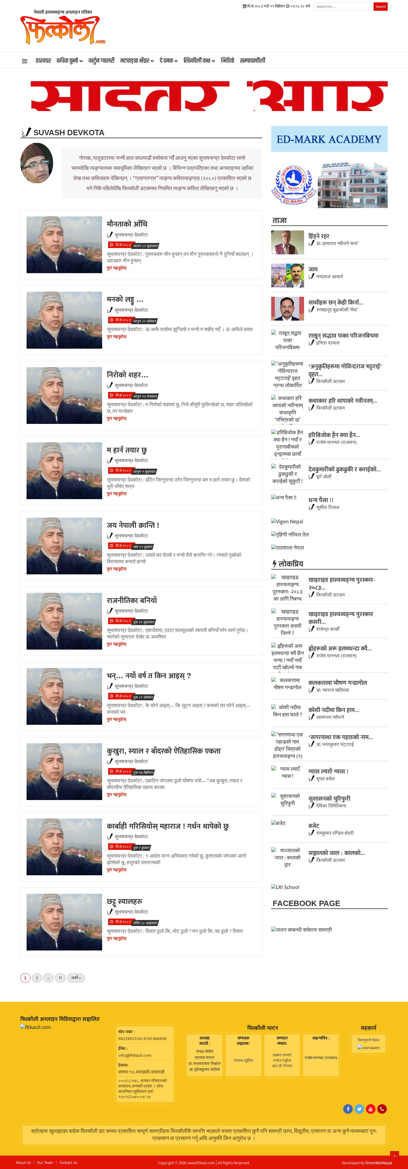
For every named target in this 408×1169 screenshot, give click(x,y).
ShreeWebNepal (378, 1163)
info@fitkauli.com (134, 1055)
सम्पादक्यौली (252, 61)
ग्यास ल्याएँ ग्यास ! (329, 771)
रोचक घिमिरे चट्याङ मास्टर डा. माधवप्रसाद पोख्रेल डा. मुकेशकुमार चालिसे (204, 1060)
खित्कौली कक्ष (197, 61)
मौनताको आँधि (127, 224)
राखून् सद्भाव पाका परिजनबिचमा (343, 335)
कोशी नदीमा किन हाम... (334, 710)
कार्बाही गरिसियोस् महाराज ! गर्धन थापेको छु (168, 826)
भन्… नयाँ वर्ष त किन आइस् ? (149, 675)
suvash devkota (68, 132)
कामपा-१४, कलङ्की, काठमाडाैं (141, 1072)
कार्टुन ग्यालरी (101, 61)
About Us (23, 1163)
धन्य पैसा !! (321, 500)
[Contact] (382, 1109)
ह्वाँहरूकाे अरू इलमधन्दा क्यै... (340, 648)
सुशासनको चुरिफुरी (329, 798)
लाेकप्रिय (290, 563)
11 (60, 977)
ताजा (280, 220)
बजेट (314, 825)
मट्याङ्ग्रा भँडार (134, 61)
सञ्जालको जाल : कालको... (337, 853)
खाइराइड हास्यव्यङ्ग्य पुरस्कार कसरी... (341, 618)
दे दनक (166, 61)
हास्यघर (43, 61)
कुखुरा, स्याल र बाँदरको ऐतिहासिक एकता (164, 751)
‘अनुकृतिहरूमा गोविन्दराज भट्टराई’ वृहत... (345, 370)
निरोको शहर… (127, 374)
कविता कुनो (67, 61)
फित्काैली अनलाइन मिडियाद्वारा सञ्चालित (59, 1019)
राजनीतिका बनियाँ (132, 600)
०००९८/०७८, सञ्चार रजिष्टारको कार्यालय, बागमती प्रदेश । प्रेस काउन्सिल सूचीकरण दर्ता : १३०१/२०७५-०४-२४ (142, 1089)
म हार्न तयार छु (127, 450)
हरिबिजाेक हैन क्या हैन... (334, 435)
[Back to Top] (394, 1155)
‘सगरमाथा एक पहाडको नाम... (341, 737)
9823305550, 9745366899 (142, 1039)
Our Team (45, 1163)
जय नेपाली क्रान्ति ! (133, 525)
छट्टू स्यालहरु (124, 901)
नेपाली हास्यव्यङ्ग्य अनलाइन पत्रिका (63, 12)
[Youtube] (370, 1109)
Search (381, 7)
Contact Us (68, 1163)
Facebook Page (306, 903)
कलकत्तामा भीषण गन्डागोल (338, 682)
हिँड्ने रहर (319, 236)
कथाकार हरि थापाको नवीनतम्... (343, 400)
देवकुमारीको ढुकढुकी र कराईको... (345, 469)
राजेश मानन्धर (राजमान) (321, 1058)
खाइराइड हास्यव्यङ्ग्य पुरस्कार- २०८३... (342, 583)
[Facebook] (348, 1109)
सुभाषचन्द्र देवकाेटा (131, 235)
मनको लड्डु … (125, 299)
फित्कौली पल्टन (262, 1028)
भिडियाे (227, 61)
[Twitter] (359, 1109)
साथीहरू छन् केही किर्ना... (336, 302)
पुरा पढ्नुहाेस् (116, 267)
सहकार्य (368, 1028)
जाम (313, 269)
